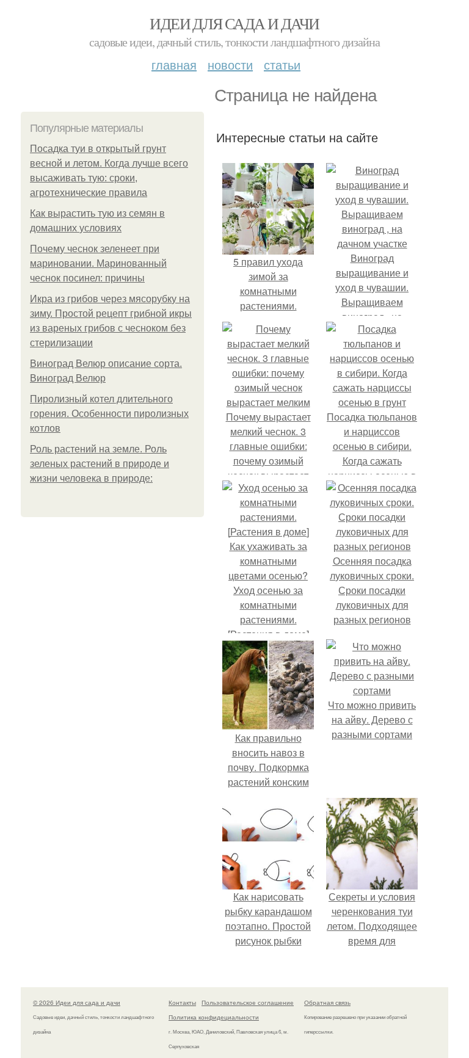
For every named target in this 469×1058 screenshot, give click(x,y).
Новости (230, 64)
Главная (174, 64)
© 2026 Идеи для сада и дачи (76, 1002)
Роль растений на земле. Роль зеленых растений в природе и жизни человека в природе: (99, 464)
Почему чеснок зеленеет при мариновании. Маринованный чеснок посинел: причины (98, 263)
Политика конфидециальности (214, 1017)
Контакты (182, 1002)
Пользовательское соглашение (248, 1002)
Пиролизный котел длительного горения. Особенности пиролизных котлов (109, 413)
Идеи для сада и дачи (234, 23)
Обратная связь (327, 1002)
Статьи (282, 64)
